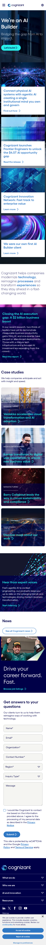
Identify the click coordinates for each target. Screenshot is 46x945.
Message (10, 785)
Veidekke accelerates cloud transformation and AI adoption (22, 417)
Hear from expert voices (19, 582)
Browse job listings (13, 689)
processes (25, 281)
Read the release (12, 162)
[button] (42, 5)
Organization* (13, 747)
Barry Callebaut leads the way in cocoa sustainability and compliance (22, 498)
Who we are (8, 885)
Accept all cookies (23, 930)
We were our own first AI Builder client (20, 245)
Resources (7, 900)
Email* (9, 738)
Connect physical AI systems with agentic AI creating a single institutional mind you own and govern (22, 98)
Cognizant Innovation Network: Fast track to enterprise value (19, 200)
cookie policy (7, 925)
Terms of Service (24, 847)
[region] (23, 929)
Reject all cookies (23, 937)
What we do (8, 877)
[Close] (43, 916)
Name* (9, 728)
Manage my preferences (23, 943)
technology (27, 277)
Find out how (10, 111)
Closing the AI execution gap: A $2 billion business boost (20, 317)
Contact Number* (15, 757)
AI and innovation (11, 893)
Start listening (9, 605)
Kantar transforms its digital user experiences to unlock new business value (23, 458)
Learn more (10, 209)
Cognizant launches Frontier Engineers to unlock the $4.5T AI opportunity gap (23, 151)
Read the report (10, 356)
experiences (26, 285)
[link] (16, 5)
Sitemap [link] (5, 913)
